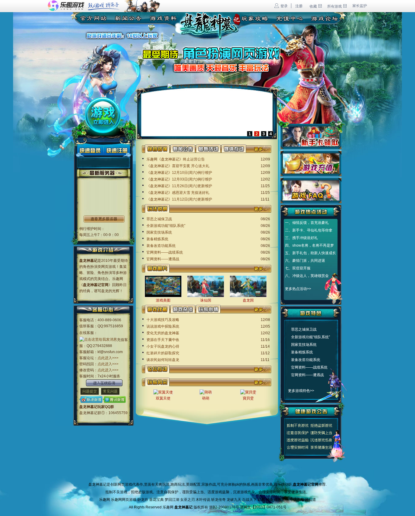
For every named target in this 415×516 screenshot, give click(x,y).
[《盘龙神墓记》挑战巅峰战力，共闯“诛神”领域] (207, 86)
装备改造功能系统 (161, 246)
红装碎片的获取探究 (162, 353)
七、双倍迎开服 (297, 268)
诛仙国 (205, 300)
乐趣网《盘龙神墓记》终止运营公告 (175, 159)
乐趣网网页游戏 (123, 499)
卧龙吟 (142, 499)
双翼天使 (163, 398)
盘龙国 (248, 300)
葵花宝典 (156, 499)
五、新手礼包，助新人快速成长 (310, 253)
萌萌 (205, 398)
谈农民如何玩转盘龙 (162, 360)
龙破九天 (234, 499)
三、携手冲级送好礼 (301, 238)
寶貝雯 (248, 398)
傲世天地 (281, 499)
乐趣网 (104, 499)
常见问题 (110, 391)
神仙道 (310, 499)
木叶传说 (203, 499)
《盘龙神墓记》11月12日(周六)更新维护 (179, 199)
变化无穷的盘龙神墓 (162, 333)
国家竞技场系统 (159, 232)
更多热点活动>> (298, 289)
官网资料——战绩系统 (164, 252)
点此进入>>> (108, 358)
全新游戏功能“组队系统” (165, 226)
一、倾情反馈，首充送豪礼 (307, 223)
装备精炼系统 (157, 239)
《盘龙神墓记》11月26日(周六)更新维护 (179, 186)
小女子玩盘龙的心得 (162, 346)
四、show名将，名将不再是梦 (309, 245)
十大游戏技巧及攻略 (162, 320)
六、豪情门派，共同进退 (305, 260)
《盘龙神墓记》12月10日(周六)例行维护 (179, 172)
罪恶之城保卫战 (159, 219)
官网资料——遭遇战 (162, 259)
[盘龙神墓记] (91, 17)
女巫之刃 (187, 499)
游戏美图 (163, 300)
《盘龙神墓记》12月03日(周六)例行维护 (179, 179)
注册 (299, 6)
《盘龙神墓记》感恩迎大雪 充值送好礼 (177, 193)
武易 (261, 499)
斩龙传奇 (218, 499)
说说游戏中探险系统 (162, 326)
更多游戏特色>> (301, 391)
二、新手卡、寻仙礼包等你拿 (308, 230)
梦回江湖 (172, 499)
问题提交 (89, 391)
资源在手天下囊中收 (162, 340)
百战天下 (249, 499)
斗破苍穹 (297, 499)
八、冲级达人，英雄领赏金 (307, 276)
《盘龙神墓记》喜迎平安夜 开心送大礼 (177, 166)
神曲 (269, 499)
